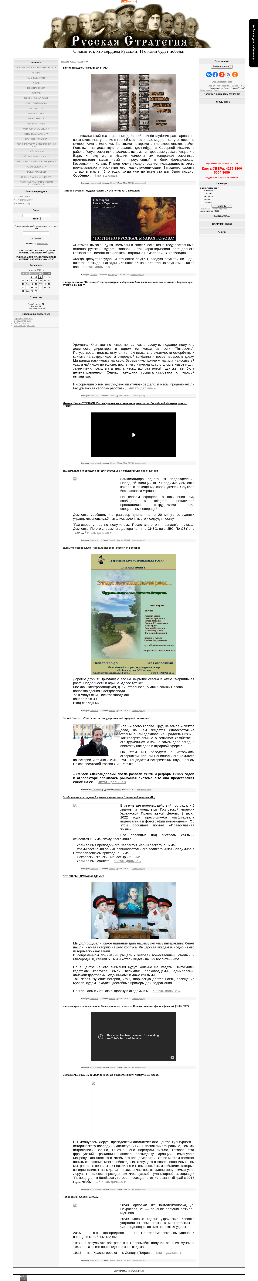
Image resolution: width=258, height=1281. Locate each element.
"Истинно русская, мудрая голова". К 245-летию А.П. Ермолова (101, 190)
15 (32, 284)
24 (40, 287)
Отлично (208, 190)
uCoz (141, 1271)
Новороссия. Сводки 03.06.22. (81, 1196)
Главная (65, 61)
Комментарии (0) (139, 183)
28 (27, 291)
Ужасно (208, 203)
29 (32, 291)
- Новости (21, 196)
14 (27, 284)
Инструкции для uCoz (24, 325)
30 (36, 291)
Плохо (207, 199)
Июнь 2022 (36, 270)
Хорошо (208, 193)
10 (40, 280)
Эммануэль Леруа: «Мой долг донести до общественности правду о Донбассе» (111, 1074)
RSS (242, 86)
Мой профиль (223, 86)
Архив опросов (220, 209)
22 (32, 287)
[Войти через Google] (228, 75)
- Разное (20, 203)
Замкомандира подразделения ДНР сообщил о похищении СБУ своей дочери (110, 470)
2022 (73, 61)
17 (40, 284)
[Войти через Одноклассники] (235, 74)
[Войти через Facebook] (215, 74)
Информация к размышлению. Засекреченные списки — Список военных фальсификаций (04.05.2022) (126, 1006)
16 (36, 284)
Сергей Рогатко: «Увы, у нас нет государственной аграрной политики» (106, 718)
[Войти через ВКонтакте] (209, 74)
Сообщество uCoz (23, 321)
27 (23, 291)
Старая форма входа (222, 82)
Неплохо (208, 196)
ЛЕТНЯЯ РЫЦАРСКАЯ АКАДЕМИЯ (83, 876)
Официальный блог (23, 318)
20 (23, 287)
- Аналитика (22, 200)
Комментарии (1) (139, 463)
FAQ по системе (22, 323)
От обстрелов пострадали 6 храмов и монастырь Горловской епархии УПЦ (109, 797)
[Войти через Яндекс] (222, 74)
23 (36, 287)
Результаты (205, 209)
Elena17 (113, 183)
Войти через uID (222, 66)
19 (49, 284)
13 (23, 284)
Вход (216, 90)
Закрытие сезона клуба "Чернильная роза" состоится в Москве (101, 547)
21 (27, 287)
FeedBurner (42, 243)
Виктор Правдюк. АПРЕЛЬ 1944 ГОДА (85, 67)
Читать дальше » (106, 175)
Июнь (80, 61)
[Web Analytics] (129, 2)
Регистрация (206, 90)
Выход (235, 86)
